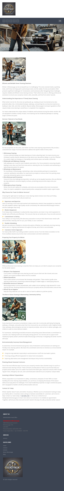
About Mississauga (8, 452)
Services (5, 438)
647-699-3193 (25, 396)
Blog (4, 454)
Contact (5, 448)
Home (4, 445)
